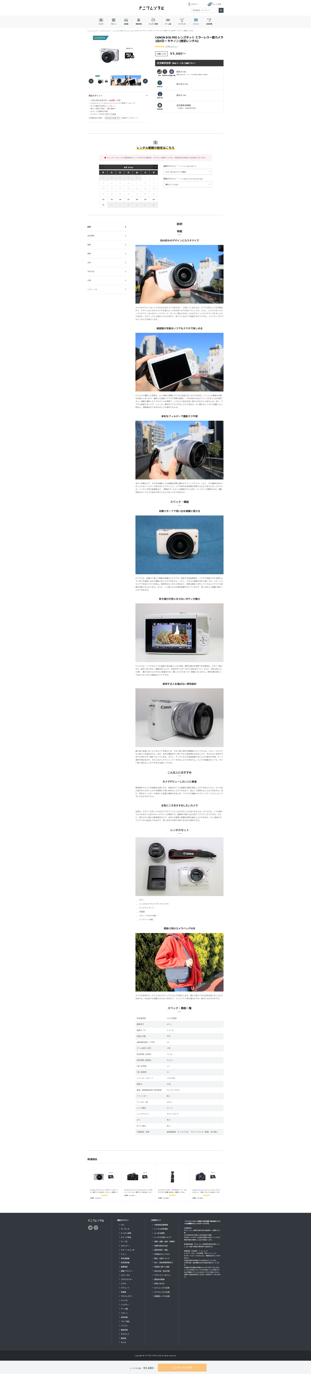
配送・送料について (162, 1258)
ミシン (123, 1254)
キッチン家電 (126, 1233)
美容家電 (124, 1317)
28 (137, 199)
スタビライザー (127, 1279)
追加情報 (90, 236)
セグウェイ (125, 1334)
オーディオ (125, 1229)
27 (128, 199)
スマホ (123, 1283)
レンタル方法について (162, 1237)
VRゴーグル (125, 1275)
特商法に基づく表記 (162, 1267)
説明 (89, 227)
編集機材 (124, 1267)
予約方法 (90, 271)
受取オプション (170, 179)
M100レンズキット (112, 118)
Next (145, 81)
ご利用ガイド (156, 1220)
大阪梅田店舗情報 (161, 1225)
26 (120, 199)
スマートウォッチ (127, 1250)
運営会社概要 (159, 1279)
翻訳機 (123, 1338)
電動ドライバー (127, 1271)
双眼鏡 (123, 1292)
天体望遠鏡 (125, 1258)
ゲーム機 (124, 1309)
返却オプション (170, 166)
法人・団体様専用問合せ (163, 1262)
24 (103, 199)
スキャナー (125, 1246)
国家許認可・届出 (161, 1250)
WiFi (122, 1225)
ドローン (124, 1313)
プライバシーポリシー (162, 1275)
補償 (89, 253)
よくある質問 (159, 1233)
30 (154, 199)
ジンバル (124, 1300)
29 (145, 199)
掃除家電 (124, 1330)
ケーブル (124, 1241)
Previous (91, 81)
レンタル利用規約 (161, 1229)
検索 (221, 10)
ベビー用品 (125, 1321)
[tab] (107, 226)
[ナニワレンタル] (151, 9)
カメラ (123, 1342)
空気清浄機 (125, 1262)
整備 (89, 245)
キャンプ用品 (126, 1237)
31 (103, 205)
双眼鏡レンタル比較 (162, 1296)
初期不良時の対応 (161, 1246)
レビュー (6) (92, 289)
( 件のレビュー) (171, 46)
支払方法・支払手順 (162, 1271)
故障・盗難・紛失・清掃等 (164, 1241)
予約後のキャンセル (162, 1254)
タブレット (125, 1288)
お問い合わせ (159, 1283)
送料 (89, 262)
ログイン (194, 4)
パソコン (124, 1326)
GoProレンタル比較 (161, 1288)
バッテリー (125, 1305)
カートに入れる (184, 1367)
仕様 (89, 280)
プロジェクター (127, 1296)
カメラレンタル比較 (162, 1292)
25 (112, 199)
